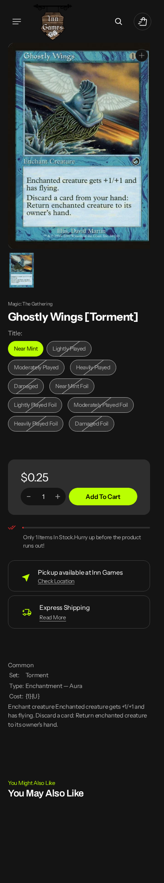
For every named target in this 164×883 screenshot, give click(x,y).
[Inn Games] (53, 21)
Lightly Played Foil (37, 405)
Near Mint (28, 349)
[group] (21, 269)
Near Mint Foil (74, 386)
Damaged (29, 386)
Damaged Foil (94, 424)
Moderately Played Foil (100, 405)
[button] (16, 21)
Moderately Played (38, 368)
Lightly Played (72, 349)
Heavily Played (96, 368)
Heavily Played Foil (38, 424)
